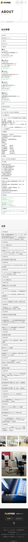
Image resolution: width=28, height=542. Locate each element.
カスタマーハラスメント (21, 534)
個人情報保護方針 (20, 530)
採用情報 (9, 518)
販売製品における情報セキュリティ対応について (14, 536)
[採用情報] (17, 2)
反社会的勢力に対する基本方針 (8, 534)
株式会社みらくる (6, 199)
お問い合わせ (19, 518)
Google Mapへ (5, 57)
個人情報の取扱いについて (14, 532)
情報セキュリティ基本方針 (9, 530)
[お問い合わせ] (21, 2)
